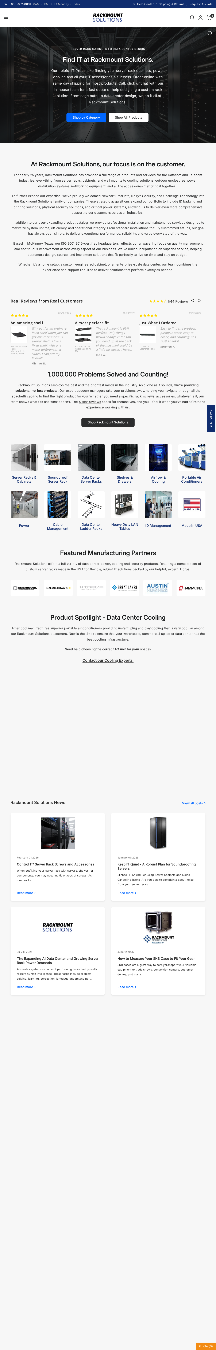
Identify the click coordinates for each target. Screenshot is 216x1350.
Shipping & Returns (171, 4)
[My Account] (200, 17)
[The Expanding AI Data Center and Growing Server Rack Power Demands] (58, 927)
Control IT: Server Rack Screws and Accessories (55, 864)
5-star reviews (90, 402)
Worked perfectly (27, 322)
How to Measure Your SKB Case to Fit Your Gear (156, 958)
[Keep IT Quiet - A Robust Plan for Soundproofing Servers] (158, 833)
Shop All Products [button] (128, 117)
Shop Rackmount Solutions (108, 422)
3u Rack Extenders (80, 347)
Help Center (145, 4)
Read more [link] (25, 892)
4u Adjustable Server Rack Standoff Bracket (18, 350)
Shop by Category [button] (86, 117)
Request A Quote (201, 4)
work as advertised (93, 322)
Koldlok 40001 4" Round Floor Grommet (147, 349)
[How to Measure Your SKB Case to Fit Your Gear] (158, 927)
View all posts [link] (192, 803)
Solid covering (152, 322)
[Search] (192, 17)
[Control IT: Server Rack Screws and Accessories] (58, 833)
